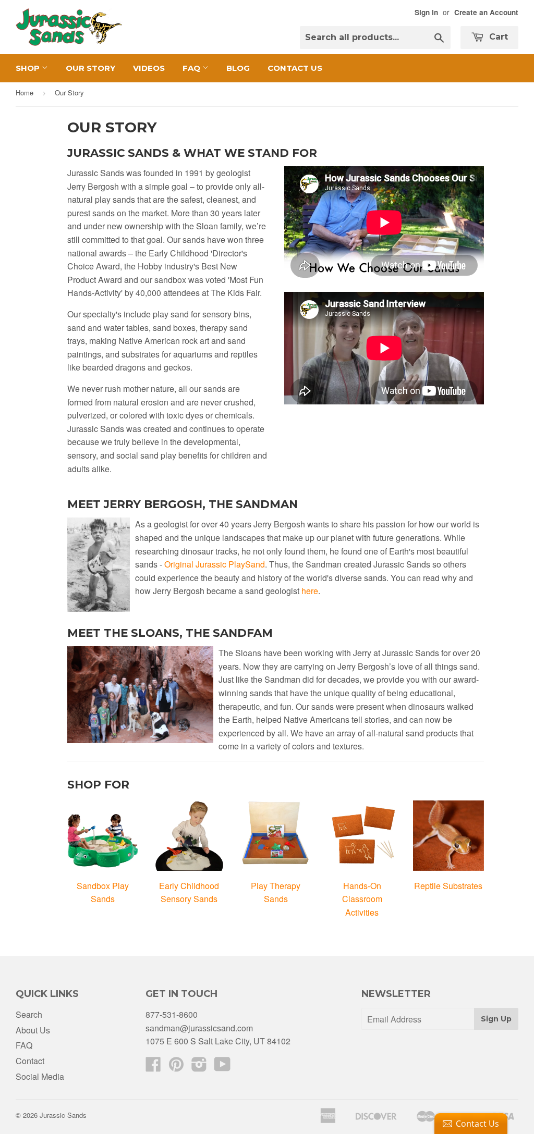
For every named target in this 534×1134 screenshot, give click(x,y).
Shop (29, 68)
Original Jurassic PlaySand (214, 564)
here (309, 591)
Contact (30, 1061)
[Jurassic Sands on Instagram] (199, 1067)
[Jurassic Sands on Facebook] (153, 1067)
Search (29, 1014)
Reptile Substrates (448, 886)
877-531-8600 (171, 1014)
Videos (149, 68)
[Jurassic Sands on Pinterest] (176, 1067)
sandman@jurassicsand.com (199, 1028)
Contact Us (295, 68)
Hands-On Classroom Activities (362, 899)
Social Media (40, 1076)
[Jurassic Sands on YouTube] (222, 1067)
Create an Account (486, 12)
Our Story (90, 68)
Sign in (426, 12)
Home (24, 92)
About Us (33, 1030)
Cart (497, 37)
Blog (238, 68)
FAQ (192, 68)
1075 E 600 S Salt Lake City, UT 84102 (217, 1041)
